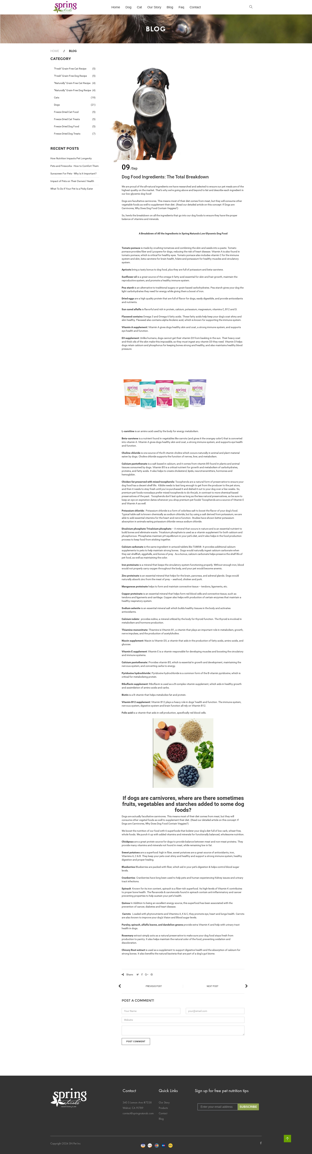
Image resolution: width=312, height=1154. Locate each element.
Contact (163, 1113)
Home (54, 51)
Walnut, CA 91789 (133, 1108)
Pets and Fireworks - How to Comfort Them (74, 165)
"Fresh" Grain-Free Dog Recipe (75, 75)
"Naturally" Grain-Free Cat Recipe (75, 83)
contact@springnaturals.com (138, 1113)
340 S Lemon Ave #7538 (137, 1102)
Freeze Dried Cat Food (75, 112)
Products (163, 1108)
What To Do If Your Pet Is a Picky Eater (71, 188)
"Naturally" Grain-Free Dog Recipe (75, 90)
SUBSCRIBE (248, 1106)
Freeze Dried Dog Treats (75, 133)
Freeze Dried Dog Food (75, 126)
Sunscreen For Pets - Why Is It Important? (73, 173)
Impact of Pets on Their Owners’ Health (72, 181)
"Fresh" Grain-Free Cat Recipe (75, 68)
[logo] (65, 7)
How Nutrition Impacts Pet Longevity (71, 158)
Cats (75, 97)
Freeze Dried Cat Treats (75, 119)
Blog (161, 1119)
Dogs (75, 104)
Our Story (164, 1102)
